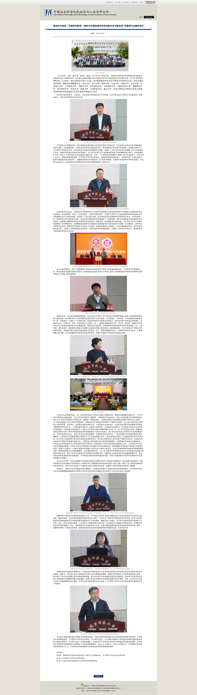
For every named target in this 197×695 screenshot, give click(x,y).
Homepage (149, 17)
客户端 (118, 2)
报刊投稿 (134, 2)
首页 (141, 17)
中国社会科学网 (150, 2)
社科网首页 (109, 2)
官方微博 (126, 2)
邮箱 (141, 2)
